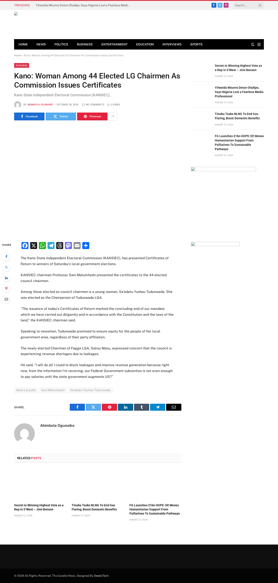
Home (23, 44)
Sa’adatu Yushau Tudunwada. (90, 390)
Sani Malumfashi (53, 390)
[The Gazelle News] (45, 24)
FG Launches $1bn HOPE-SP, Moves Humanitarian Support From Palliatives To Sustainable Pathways (154, 509)
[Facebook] (6, 256)
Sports (196, 44)
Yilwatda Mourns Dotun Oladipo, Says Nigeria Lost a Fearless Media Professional (85, 5)
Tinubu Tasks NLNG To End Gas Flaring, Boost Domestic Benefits (94, 507)
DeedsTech (101, 575)
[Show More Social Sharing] (113, 116)
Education (145, 44)
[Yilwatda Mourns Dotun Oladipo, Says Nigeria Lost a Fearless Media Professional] (201, 92)
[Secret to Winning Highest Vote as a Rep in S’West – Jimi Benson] (40, 484)
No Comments (95, 104)
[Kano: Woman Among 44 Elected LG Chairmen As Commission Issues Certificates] (97, 180)
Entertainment (114, 44)
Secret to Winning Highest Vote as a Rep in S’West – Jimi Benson (39, 507)
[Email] (6, 299)
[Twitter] (6, 267)
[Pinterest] (6, 288)
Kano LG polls (26, 390)
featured (21, 65)
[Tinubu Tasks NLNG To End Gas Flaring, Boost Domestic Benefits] (98, 484)
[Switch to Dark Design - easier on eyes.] (252, 44)
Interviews (172, 44)
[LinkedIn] (6, 278)
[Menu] (259, 44)
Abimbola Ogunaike (40, 104)
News (41, 44)
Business (85, 44)
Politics (61, 44)
